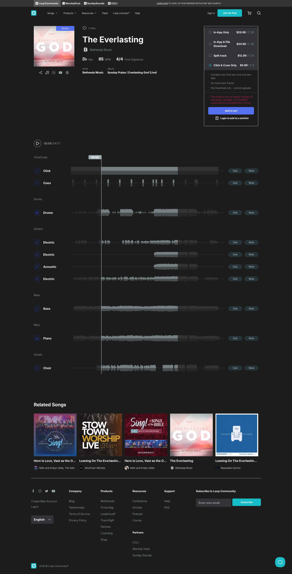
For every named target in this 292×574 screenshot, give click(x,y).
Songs (50, 13)
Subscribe (247, 502)
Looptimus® (108, 514)
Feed (105, 13)
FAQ (166, 507)
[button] (54, 46)
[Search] (259, 13)
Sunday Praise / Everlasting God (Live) (132, 72)
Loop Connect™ (121, 13)
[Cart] (249, 13)
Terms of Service (79, 514)
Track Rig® (107, 520)
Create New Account (44, 501)
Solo (235, 170)
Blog (71, 501)
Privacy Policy (78, 520)
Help (137, 13)
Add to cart (231, 110)
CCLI (135, 542)
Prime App (107, 507)
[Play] (37, 143)
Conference (139, 501)
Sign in (211, 13)
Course (136, 520)
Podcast (137, 514)
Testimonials (76, 507)
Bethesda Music (92, 72)
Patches (106, 526)
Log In (35, 506)
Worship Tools (141, 549)
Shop (104, 539)
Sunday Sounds (142, 555)
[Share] (40, 72)
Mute (251, 170)
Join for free (230, 12)
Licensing (107, 533)
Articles (137, 507)
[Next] (256, 434)
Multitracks (107, 501)
